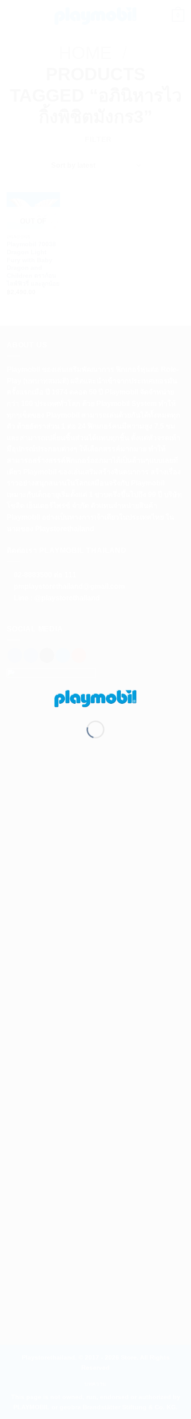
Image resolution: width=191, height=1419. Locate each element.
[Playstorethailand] (95, 698)
